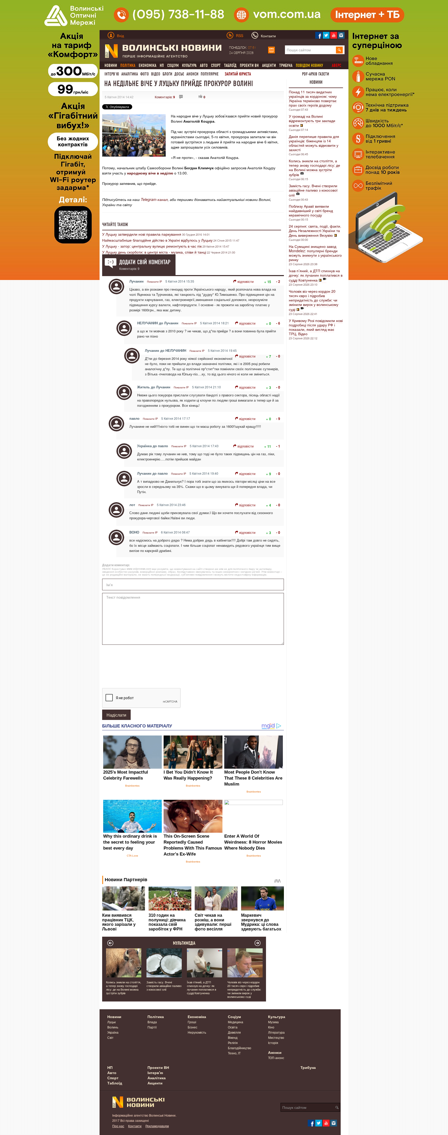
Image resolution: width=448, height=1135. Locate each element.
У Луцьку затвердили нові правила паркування (141, 234)
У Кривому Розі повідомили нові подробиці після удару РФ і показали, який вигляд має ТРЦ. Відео (316, 327)
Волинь (112, 1027)
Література (276, 1032)
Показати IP (154, 281)
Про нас (118, 1126)
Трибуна (285, 65)
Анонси (192, 74)
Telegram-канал (154, 199)
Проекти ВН (249, 65)
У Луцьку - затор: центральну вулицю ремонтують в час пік (152, 246)
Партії (152, 1027)
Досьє (179, 74)
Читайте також (115, 224)
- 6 (278, 323)
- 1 (278, 446)
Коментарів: (165, 97)
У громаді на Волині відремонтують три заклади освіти (312, 121)
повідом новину (309, 65)
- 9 (278, 418)
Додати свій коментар (144, 262)
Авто (204, 65)
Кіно (271, 1027)
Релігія (233, 1042)
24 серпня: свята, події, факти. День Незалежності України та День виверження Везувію (315, 230)
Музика (273, 1022)
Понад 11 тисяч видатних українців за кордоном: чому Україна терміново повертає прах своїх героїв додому (313, 98)
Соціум (173, 65)
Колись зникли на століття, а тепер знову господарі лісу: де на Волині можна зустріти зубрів (314, 167)
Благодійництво (239, 1048)
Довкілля (234, 1032)
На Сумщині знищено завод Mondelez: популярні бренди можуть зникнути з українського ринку (315, 253)
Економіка (147, 65)
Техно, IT (234, 1053)
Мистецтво (276, 1037)
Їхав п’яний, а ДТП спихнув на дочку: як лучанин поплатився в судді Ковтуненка (315, 275)
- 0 (278, 356)
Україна (112, 1032)
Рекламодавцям (157, 1126)
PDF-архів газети (315, 74)
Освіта (232, 1027)
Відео (155, 74)
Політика (156, 1016)
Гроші (192, 1022)
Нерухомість (197, 1032)
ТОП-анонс (276, 1057)
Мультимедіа (184, 943)
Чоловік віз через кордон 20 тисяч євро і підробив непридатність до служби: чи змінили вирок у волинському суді (313, 300)
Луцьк (111, 1022)
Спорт (216, 65)
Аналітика (129, 74)
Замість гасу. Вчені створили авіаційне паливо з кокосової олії (313, 190)
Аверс (336, 65)
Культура (189, 65)
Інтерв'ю (111, 74)
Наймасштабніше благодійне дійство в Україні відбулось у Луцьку (157, 240)
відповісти (245, 281)
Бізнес (192, 1027)
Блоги (167, 74)
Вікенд (232, 1037)
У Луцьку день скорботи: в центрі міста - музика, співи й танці (154, 252)
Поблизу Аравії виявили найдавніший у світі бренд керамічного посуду (311, 211)
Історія (273, 1042)
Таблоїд (230, 65)
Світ (110, 1037)
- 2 (278, 281)
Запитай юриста (238, 74)
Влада (152, 1022)
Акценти (269, 65)
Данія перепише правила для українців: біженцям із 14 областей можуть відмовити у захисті (314, 143)
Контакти (135, 1126)
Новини (110, 65)
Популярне (210, 74)
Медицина (235, 1022)
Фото (144, 74)
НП (162, 65)
